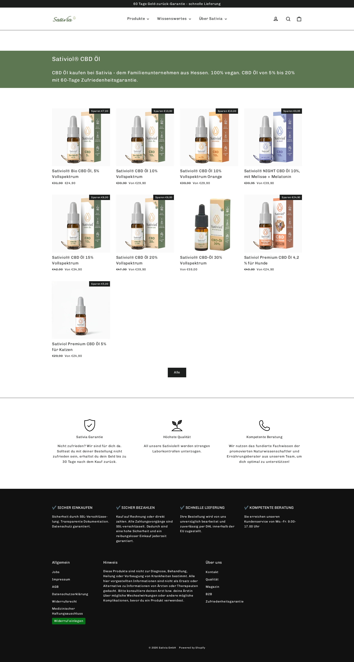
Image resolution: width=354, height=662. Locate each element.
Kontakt (212, 572)
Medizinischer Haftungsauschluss (67, 611)
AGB (55, 587)
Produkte (136, 18)
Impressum (61, 579)
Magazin (212, 587)
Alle (177, 372)
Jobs (56, 572)
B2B (209, 594)
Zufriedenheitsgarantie (225, 601)
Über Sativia (211, 18)
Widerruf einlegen (68, 621)
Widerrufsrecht (64, 601)
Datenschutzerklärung (70, 594)
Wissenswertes (172, 18)
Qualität (212, 579)
